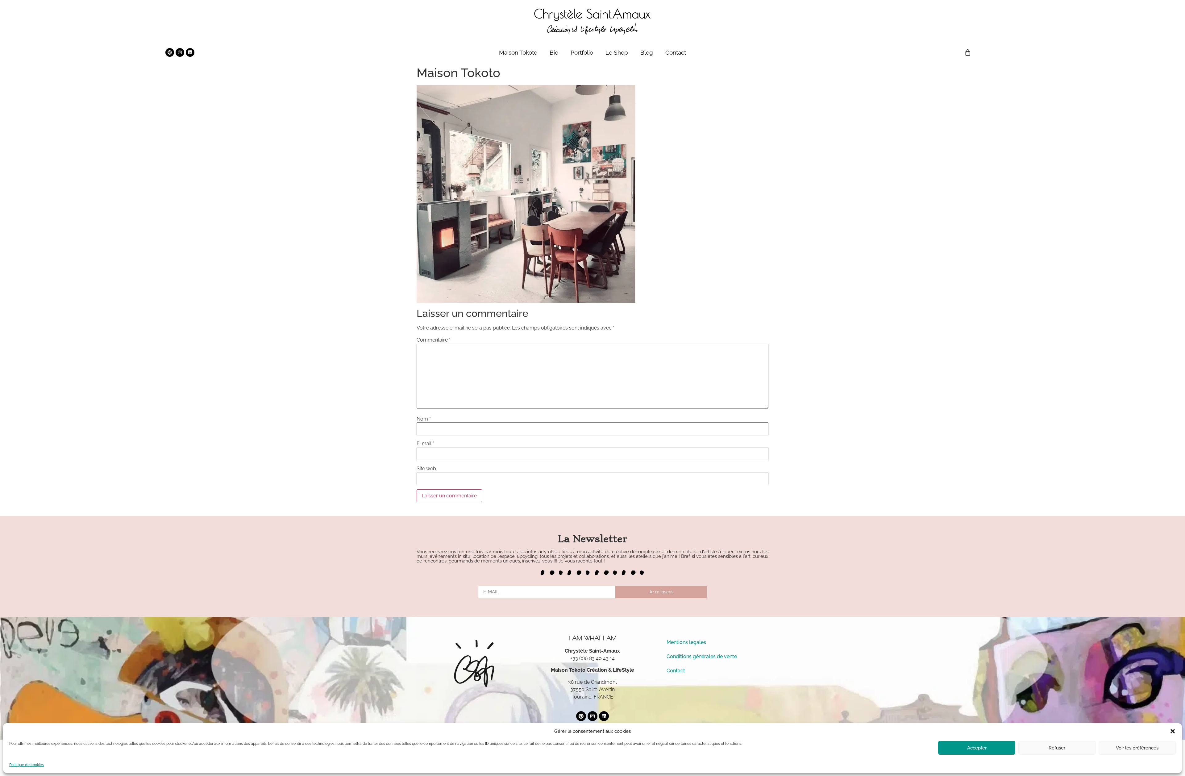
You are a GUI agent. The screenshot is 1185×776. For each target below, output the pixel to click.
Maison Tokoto (518, 52)
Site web (426, 468)
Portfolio (582, 52)
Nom (424, 419)
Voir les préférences (1137, 748)
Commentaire (434, 340)
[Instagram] (180, 52)
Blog (646, 52)
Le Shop (616, 52)
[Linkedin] (190, 52)
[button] (1173, 731)
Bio (554, 52)
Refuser (1057, 748)
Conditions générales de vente (702, 656)
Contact (675, 52)
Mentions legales (686, 642)
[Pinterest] (169, 52)
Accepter (977, 748)
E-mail (425, 443)
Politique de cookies (26, 765)
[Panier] (968, 52)
